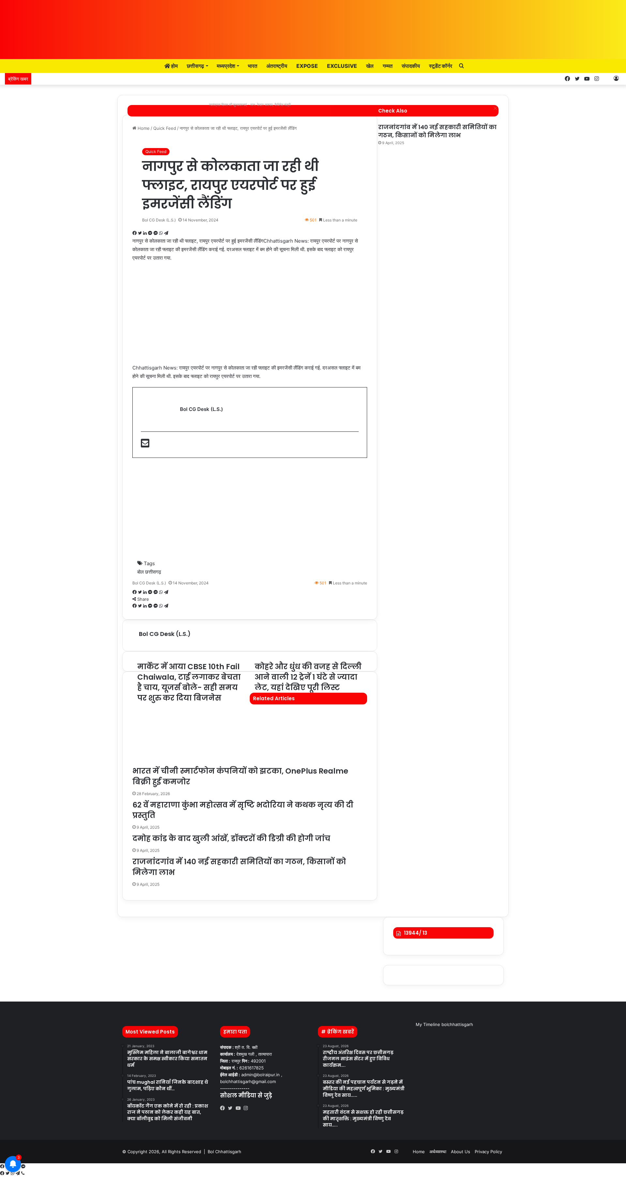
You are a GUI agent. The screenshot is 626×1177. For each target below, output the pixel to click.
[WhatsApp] (13, 1173)
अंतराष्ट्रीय (276, 66)
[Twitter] (232, 1108)
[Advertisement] (249, 316)
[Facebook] (224, 1108)
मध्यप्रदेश (226, 66)
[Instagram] (247, 1108)
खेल (370, 66)
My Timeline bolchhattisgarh (444, 1024)
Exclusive (342, 66)
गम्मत (388, 66)
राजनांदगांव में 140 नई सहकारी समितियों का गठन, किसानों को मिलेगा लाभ (437, 131)
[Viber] (22, 1173)
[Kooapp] (606, 78)
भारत (252, 66)
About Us (460, 1151)
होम (174, 66)
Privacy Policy (488, 1151)
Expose (307, 66)
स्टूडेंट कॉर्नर (440, 66)
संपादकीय (411, 66)
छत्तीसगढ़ (195, 66)
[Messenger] (23, 1166)
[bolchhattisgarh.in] (313, 26)
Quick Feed (155, 151)
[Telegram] (18, 1173)
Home (419, 1151)
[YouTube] (240, 1108)
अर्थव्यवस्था (437, 1151)
